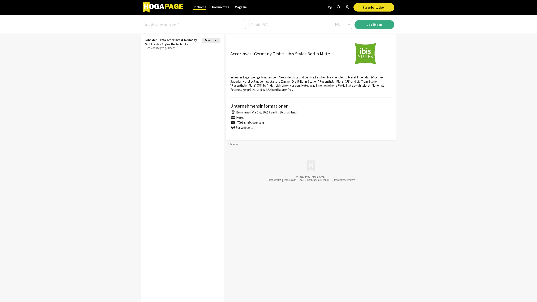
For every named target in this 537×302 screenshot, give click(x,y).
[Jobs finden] (339, 7)
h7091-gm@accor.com (250, 123)
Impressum (290, 180)
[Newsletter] (330, 7)
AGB (302, 180)
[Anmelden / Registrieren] (347, 7)
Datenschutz (274, 180)
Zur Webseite (244, 128)
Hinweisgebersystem (343, 180)
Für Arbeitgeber (374, 7)
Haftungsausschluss (318, 180)
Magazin (241, 7)
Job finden (374, 25)
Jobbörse (199, 7)
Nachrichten (220, 7)
